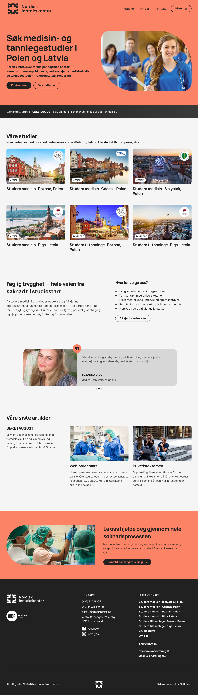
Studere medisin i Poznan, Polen (159, 611)
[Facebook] (84, 628)
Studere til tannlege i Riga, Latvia (160, 626)
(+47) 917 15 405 (91, 601)
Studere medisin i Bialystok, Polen (161, 602)
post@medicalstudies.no (96, 612)
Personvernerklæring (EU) (156, 651)
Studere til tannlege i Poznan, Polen (162, 621)
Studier (129, 8)
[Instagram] (84, 634)
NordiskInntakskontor (36, 8)
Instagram (94, 634)
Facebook (93, 628)
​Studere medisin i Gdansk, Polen (159, 606)
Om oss (145, 8)
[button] (96, 389)
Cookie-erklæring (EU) (153, 656)
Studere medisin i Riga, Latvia (158, 616)
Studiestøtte (147, 631)
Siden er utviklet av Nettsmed (174, 684)
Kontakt (160, 8)
